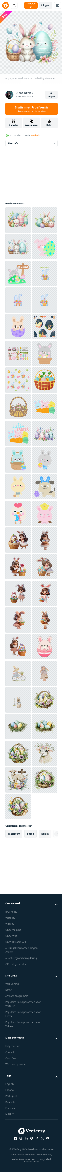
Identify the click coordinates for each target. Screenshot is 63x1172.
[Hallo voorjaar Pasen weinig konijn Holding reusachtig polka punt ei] (18, 297)
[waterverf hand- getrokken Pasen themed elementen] (18, 484)
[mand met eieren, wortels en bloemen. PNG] (18, 564)
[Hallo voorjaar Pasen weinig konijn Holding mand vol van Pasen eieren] (18, 510)
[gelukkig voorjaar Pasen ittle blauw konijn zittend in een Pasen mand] (18, 697)
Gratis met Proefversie (31, 108)
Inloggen (45, 5)
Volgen (51, 96)
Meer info (13, 140)
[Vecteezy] (5, 5)
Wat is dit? (35, 135)
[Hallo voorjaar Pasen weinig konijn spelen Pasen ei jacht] (18, 324)
